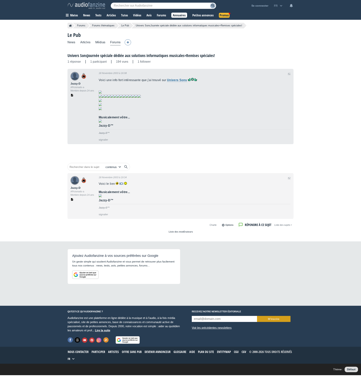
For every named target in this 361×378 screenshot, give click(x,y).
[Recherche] (212, 5)
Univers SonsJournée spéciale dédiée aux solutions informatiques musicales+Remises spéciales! (141, 55)
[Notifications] (291, 5)
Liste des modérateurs (181, 231)
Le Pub (125, 25)
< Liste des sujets (283, 225)
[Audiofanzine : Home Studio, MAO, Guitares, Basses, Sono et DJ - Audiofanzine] (86, 5)
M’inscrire (273, 318)
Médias (100, 42)
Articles (85, 42)
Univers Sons (177, 80)
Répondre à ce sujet (258, 225)
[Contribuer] (128, 42)
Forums (81, 25)
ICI (121, 183)
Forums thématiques (103, 25)
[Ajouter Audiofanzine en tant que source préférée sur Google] (85, 275)
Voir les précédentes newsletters (212, 327)
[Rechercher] (126, 167)
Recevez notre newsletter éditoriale (216, 311)
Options (229, 225)
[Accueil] (70, 25)
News (71, 42)
